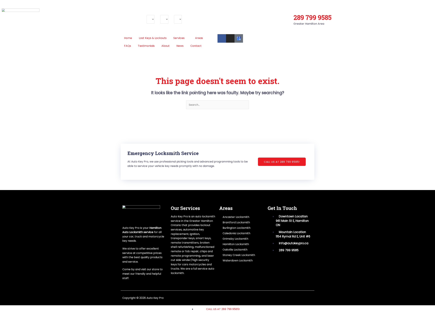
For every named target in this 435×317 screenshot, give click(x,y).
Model (164, 13)
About (165, 46)
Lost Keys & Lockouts (153, 38)
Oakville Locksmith (235, 250)
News (180, 46)
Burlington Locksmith (236, 228)
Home (128, 38)
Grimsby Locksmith (235, 239)
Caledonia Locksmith (236, 233)
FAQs (127, 46)
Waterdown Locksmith (238, 260)
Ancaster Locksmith (236, 217)
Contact (196, 46)
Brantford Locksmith (236, 222)
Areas (199, 38)
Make (150, 13)
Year (177, 13)
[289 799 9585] (297, 7)
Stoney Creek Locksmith (239, 255)
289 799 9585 (312, 17)
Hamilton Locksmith (236, 244)
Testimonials (146, 46)
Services (179, 38)
